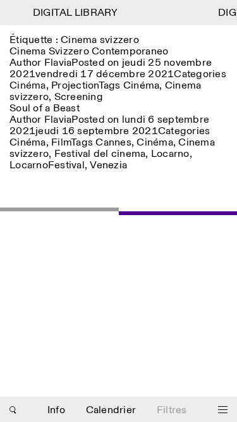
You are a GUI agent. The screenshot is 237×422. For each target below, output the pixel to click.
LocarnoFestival (47, 165)
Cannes (113, 142)
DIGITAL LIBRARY (74, 13)
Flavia (58, 63)
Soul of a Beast (44, 108)
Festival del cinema (100, 154)
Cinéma (27, 85)
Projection (75, 85)
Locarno (170, 154)
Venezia (108, 165)
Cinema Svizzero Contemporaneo (88, 51)
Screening (78, 97)
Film (61, 142)
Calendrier (111, 410)
